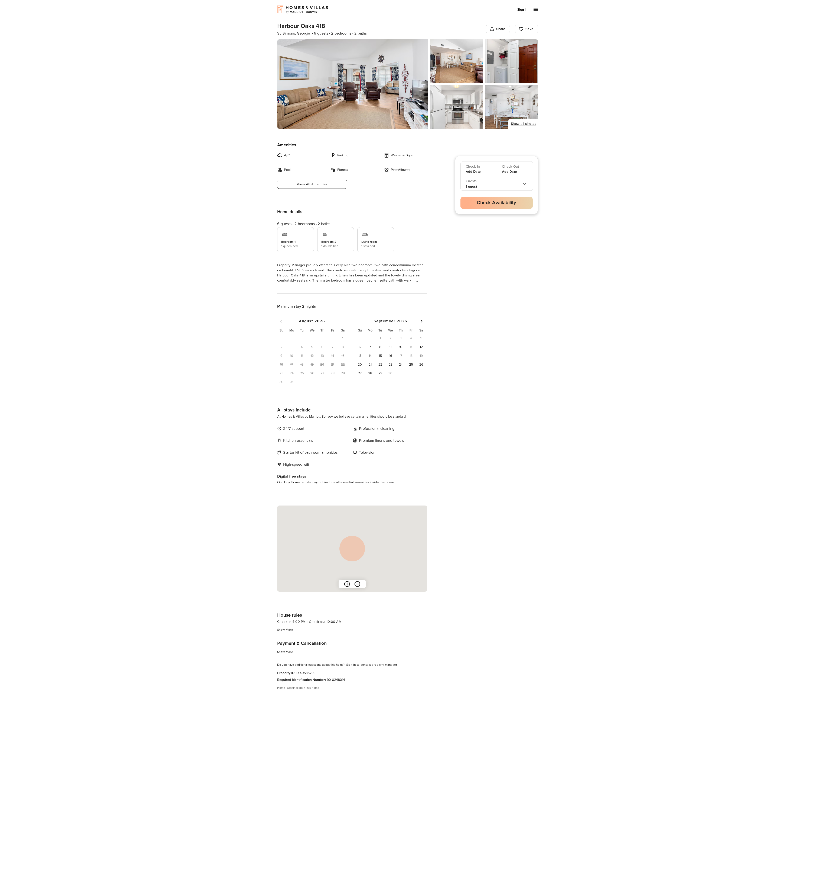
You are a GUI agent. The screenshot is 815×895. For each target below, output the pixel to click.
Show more (285, 288)
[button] (370, 354)
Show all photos (523, 124)
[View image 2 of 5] (456, 61)
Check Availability (496, 203)
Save (529, 29)
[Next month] (422, 329)
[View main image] (352, 84)
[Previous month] (281, 329)
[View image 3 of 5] (511, 61)
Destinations (295, 695)
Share (500, 29)
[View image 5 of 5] (511, 107)
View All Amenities (312, 184)
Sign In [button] (522, 9)
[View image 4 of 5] (456, 107)
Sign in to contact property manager (371, 672)
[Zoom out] (357, 591)
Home (281, 695)
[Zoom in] (347, 591)
